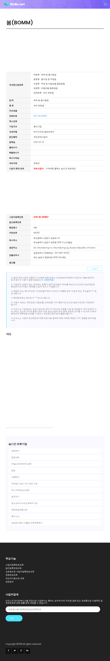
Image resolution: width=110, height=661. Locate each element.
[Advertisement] (55, 50)
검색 (12, 618)
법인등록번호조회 (14, 568)
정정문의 (95, 269)
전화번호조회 (12, 574)
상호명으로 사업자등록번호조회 (20, 571)
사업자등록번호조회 (15, 564)
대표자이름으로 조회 (15, 578)
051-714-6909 (40, 115)
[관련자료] (49, 279)
